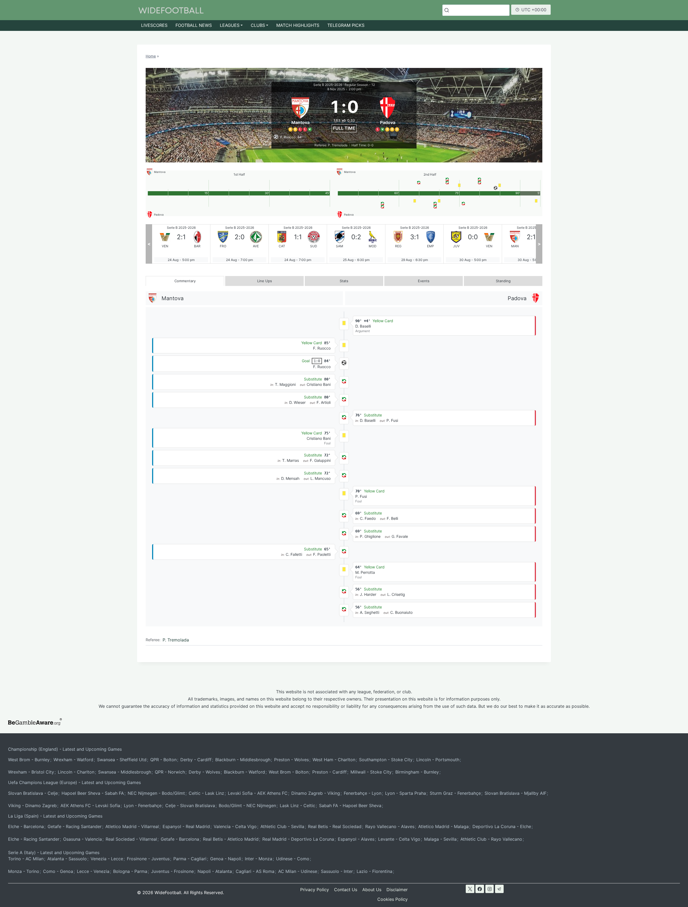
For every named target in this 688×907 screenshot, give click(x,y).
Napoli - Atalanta (215, 871)
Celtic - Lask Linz (206, 793)
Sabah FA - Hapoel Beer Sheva (350, 805)
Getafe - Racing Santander (75, 826)
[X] (470, 889)
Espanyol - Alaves (356, 839)
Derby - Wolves (204, 772)
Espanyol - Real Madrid (186, 826)
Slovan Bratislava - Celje (33, 793)
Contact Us (345, 889)
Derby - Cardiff (196, 759)
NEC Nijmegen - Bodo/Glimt (156, 793)
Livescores (154, 25)
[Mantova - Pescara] (473, 244)
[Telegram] (499, 889)
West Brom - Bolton (289, 772)
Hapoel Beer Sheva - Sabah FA (93, 793)
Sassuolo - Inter (337, 871)
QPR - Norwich (170, 772)
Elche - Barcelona (26, 826)
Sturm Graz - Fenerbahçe (455, 793)
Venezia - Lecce (107, 858)
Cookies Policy (392, 899)
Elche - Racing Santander (33, 839)
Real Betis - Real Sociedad (334, 826)
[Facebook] (479, 889)
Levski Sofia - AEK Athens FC (258, 793)
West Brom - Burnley (29, 759)
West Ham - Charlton (334, 759)
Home (151, 56)
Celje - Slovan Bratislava (190, 805)
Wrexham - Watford (73, 759)
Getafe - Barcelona (180, 839)
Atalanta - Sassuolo (67, 858)
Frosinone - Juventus (148, 858)
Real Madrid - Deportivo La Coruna (298, 839)
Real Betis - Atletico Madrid (231, 839)
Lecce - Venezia (93, 871)
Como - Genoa (58, 871)
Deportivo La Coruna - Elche (501, 826)
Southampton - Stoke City (386, 759)
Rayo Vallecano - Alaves (389, 826)
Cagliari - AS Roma (255, 871)
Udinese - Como (292, 858)
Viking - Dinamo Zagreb (32, 805)
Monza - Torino (23, 871)
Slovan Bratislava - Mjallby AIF (515, 793)
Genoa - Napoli (225, 858)
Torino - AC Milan (26, 858)
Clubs (258, 25)
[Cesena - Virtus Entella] (531, 244)
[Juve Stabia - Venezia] (414, 244)
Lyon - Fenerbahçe (143, 805)
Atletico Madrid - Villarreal (132, 826)
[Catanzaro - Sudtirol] (239, 244)
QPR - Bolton (163, 759)
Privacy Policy (314, 889)
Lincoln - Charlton (76, 772)
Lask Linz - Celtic (297, 805)
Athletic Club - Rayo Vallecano (491, 839)
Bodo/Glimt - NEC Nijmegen (247, 805)
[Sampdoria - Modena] (298, 244)
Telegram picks (345, 25)
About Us (371, 889)
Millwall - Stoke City (371, 772)
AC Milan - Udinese (297, 871)
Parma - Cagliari (189, 858)
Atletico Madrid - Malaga (443, 826)
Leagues (229, 25)
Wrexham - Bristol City (31, 772)
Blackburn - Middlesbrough (242, 759)
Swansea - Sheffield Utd (121, 759)
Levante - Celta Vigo (399, 839)
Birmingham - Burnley (417, 772)
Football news (193, 25)
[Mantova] (300, 113)
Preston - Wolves (291, 759)
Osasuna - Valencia (82, 839)
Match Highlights (297, 25)
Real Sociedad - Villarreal (131, 839)
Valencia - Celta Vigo (235, 826)
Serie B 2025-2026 (327, 85)
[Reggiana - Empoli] (356, 244)
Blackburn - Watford (244, 772)
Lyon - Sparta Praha (405, 793)
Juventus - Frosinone (172, 871)
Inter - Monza (258, 858)
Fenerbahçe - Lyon (362, 793)
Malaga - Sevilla (440, 839)
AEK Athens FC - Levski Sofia (90, 805)
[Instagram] (489, 889)
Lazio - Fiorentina (374, 871)
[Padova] (388, 113)
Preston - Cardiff (329, 772)
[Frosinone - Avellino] (181, 244)
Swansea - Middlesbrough (124, 772)
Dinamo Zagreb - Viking (315, 793)
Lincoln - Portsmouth (437, 759)
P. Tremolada (176, 640)
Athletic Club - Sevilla (282, 826)
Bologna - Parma (130, 871)
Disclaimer (397, 889)
